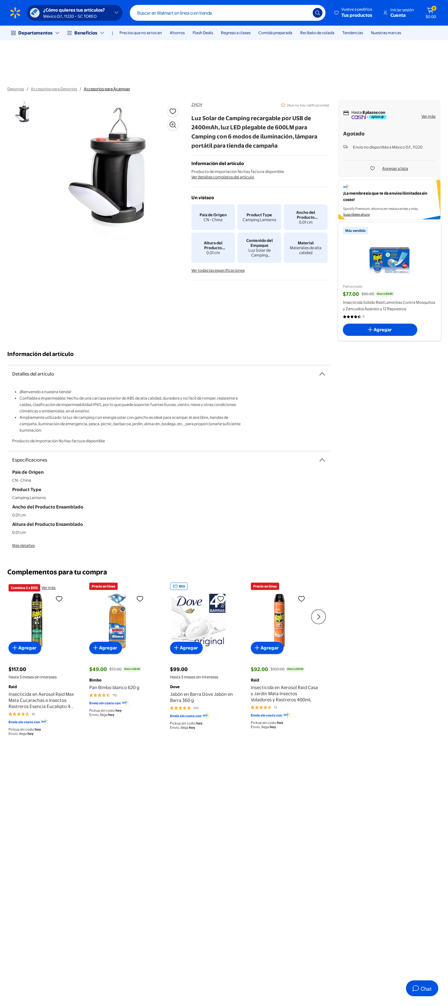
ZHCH (196, 104)
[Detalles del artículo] (322, 374)
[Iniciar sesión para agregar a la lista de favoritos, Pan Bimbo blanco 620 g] (140, 598)
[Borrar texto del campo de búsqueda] (303, 13)
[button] (353, 13)
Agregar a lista (395, 168)
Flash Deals (203, 32)
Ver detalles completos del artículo (222, 176)
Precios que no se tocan (140, 32)
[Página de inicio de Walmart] (15, 13)
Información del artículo (40, 353)
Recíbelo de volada (317, 32)
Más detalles (23, 545)
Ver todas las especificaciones (218, 270)
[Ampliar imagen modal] (172, 124)
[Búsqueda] (317, 13)
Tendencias (352, 32)
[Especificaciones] (322, 460)
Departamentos (35, 33)
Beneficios (85, 33)
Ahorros (177, 32)
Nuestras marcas (386, 32)
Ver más (428, 116)
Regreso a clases (236, 32)
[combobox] (227, 13)
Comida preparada (275, 32)
